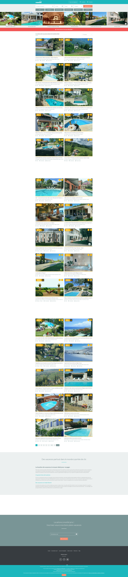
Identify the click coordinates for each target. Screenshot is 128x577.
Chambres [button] (49, 9)
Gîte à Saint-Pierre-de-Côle (41, 26)
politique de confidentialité (61, 568)
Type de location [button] (59, 9)
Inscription (83, 1)
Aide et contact (69, 550)
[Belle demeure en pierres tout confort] (78, 402)
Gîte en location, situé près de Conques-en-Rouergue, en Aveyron (77, 57)
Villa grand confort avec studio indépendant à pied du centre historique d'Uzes (51, 107)
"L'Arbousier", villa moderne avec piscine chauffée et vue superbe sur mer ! (78, 107)
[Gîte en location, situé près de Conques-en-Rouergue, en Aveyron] (78, 47)
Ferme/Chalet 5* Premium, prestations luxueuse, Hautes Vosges (76, 157)
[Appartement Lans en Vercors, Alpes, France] (78, 352)
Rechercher (88, 6)
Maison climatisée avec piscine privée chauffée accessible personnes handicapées (80, 297)
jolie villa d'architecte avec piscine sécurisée (72, 438)
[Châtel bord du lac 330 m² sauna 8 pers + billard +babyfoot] (50, 47)
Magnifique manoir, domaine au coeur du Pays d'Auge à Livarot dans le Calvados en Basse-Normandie (55, 363)
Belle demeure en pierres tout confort (71, 413)
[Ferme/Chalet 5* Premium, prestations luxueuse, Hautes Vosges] (78, 147)
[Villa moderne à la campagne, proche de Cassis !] (83, 18)
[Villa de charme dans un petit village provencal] (78, 262)
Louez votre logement (62, 550)
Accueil (49, 550)
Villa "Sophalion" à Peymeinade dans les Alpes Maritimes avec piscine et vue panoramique (53, 82)
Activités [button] (88, 9)
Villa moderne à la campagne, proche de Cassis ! (73, 197)
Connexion (90, 1)
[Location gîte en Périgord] (41, 18)
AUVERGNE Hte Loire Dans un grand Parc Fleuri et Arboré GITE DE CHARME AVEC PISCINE (54, 157)
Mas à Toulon (62, 26)
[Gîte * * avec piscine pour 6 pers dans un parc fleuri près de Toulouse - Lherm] (50, 187)
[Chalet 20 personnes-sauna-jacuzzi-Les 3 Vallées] (50, 212)
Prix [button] (40, 9)
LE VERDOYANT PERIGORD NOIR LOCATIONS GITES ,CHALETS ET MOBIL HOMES (81, 222)
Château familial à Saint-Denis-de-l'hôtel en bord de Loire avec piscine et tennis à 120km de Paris (54, 247)
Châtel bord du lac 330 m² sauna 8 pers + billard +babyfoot (47, 57)
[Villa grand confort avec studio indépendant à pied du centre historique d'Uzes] (50, 97)
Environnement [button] (69, 9)
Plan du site (75, 550)
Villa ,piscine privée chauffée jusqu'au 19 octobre (73, 132)
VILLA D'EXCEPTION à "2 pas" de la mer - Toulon (74, 247)
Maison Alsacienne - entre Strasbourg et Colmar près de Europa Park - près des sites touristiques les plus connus (57, 132)
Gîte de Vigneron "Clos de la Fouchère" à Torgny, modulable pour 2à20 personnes (51, 388)
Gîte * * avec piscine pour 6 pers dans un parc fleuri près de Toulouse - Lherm (50, 197)
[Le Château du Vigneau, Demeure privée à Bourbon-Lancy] (50, 287)
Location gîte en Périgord (40, 272)
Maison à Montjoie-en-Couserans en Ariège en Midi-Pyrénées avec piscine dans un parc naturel (54, 413)
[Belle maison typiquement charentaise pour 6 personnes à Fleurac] (50, 427)
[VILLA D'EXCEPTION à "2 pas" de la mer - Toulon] (62, 18)
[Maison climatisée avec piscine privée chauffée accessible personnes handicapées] (78, 287)
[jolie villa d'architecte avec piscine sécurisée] (78, 427)
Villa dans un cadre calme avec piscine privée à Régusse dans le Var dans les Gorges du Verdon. (82, 388)
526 (51, 445)
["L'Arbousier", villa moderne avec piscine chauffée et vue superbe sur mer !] (78, 97)
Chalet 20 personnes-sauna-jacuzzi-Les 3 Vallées (45, 222)
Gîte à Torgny (105, 26)
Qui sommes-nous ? (54, 550)
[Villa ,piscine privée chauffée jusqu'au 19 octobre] (78, 122)
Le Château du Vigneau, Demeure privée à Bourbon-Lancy (47, 297)
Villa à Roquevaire (84, 26)
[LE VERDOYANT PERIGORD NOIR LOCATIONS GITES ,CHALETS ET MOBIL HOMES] (78, 212)
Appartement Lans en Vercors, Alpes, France (73, 363)
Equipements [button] (78, 9)
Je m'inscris (64, 538)
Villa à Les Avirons (20, 26)
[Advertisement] (118, 48)
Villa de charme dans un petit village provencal (73, 272)
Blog (79, 550)
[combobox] (78, 6)
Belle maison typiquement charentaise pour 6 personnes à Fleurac (48, 438)
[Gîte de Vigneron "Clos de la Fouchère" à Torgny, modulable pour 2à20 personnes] (105, 18)
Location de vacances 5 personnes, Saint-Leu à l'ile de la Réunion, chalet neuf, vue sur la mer (82, 338)
